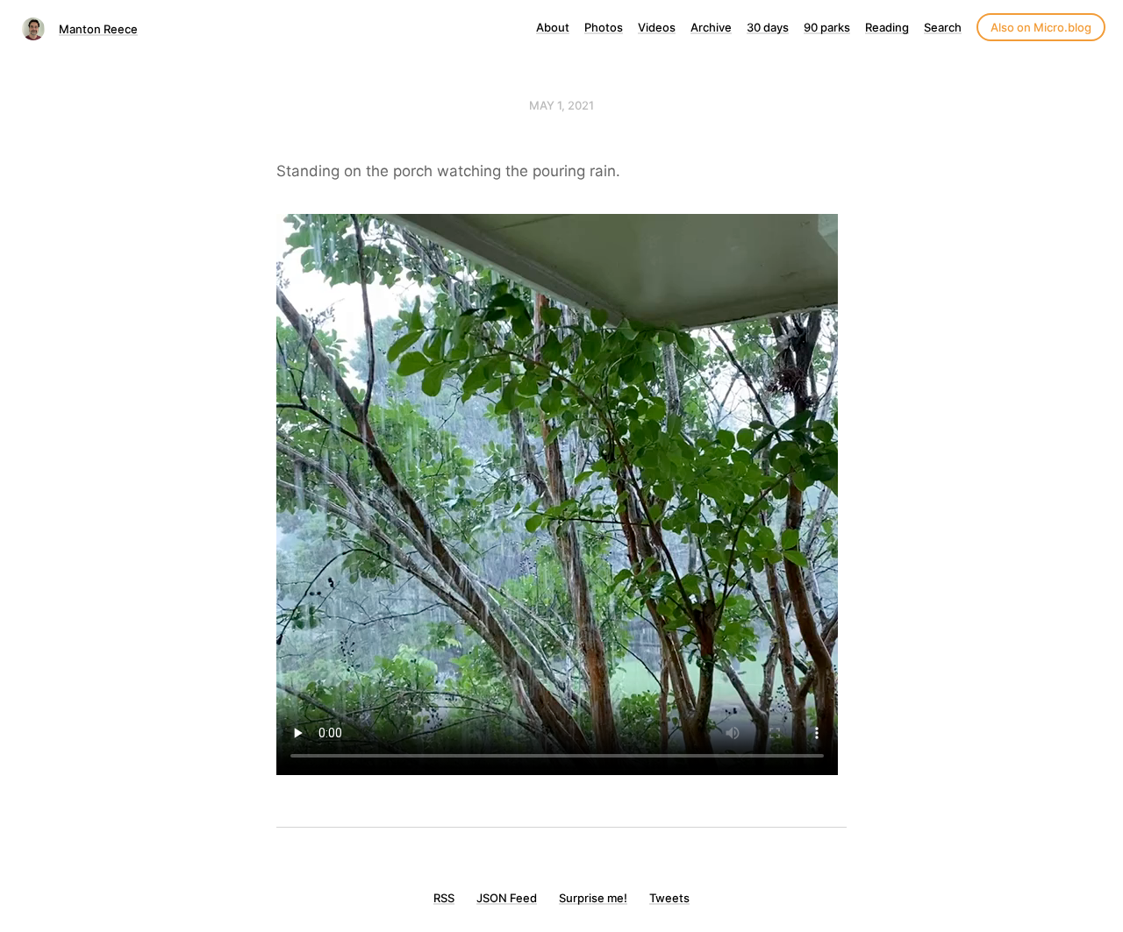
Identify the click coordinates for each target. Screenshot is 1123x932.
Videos (657, 27)
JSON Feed (506, 898)
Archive (711, 27)
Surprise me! (593, 898)
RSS (443, 898)
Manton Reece (98, 29)
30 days (768, 27)
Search (943, 27)
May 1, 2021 (561, 105)
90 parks (827, 27)
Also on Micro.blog (1041, 27)
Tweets (669, 898)
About (552, 27)
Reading (887, 27)
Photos (603, 27)
